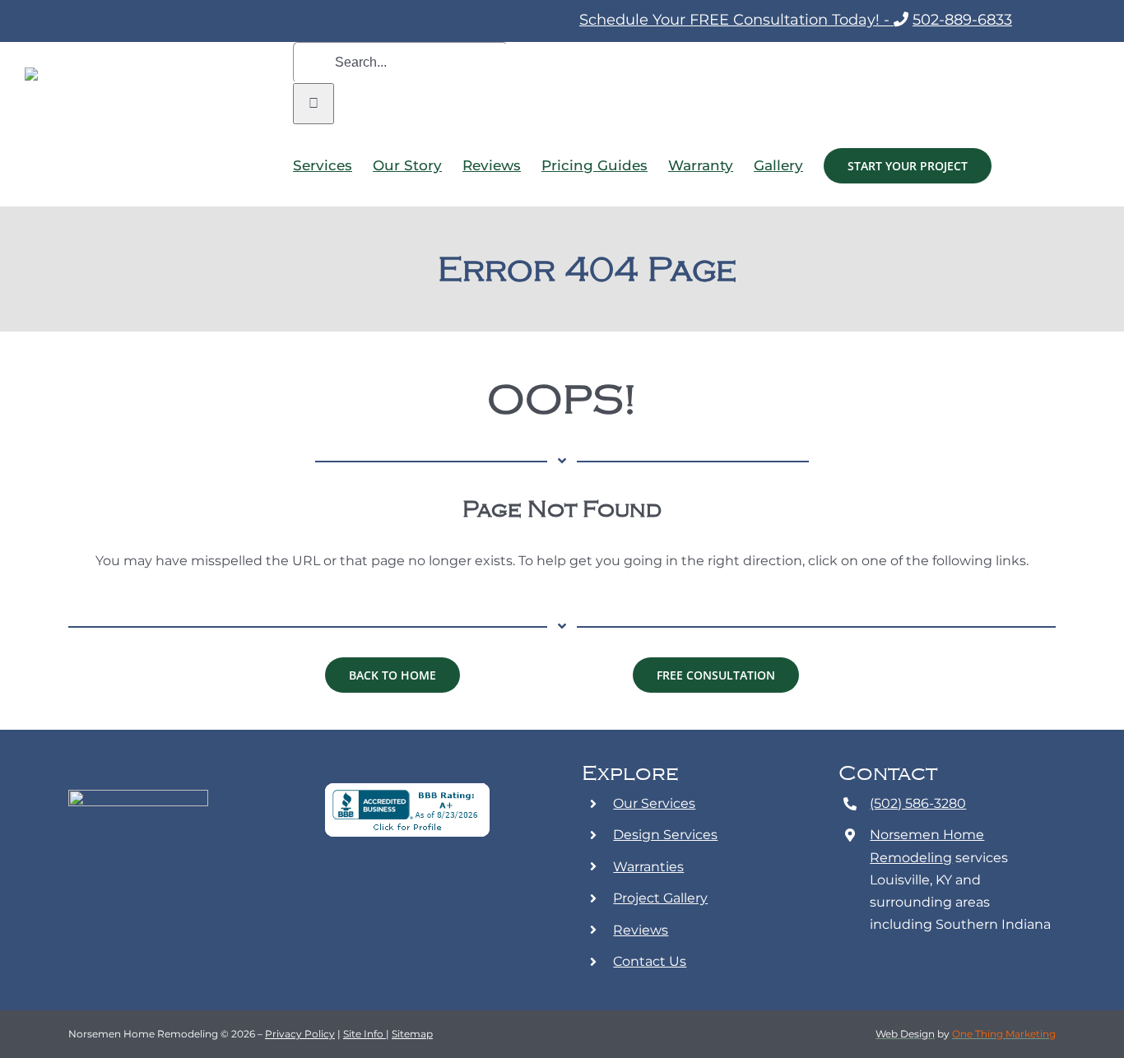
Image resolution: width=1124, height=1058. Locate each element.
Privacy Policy (300, 1034)
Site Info (364, 1034)
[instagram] (386, 886)
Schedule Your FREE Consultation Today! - (736, 20)
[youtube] (412, 886)
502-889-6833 (962, 20)
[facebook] (360, 886)
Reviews (640, 930)
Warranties (648, 867)
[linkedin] (439, 886)
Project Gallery (660, 898)
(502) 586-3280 (918, 803)
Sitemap (412, 1034)
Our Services (654, 803)
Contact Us (649, 961)
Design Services (665, 834)
